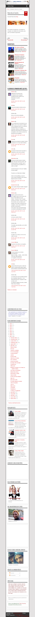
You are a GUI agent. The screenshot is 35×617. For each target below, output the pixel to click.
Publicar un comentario (12, 289)
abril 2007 (13, 395)
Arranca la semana (14, 361)
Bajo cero (12, 378)
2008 (11, 334)
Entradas (12, 572)
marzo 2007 (13, 396)
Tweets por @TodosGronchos (14, 402)
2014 (11, 325)
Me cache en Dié (14, 379)
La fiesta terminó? (14, 353)
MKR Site (21, 615)
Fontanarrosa (13, 364)
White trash (13, 365)
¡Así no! (12, 384)
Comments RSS (25, 616)
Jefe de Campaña (14, 382)
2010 (11, 331)
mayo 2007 (13, 393)
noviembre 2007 (14, 339)
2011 (11, 330)
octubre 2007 (13, 340)
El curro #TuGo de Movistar (20, 420)
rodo (12, 263)
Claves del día (13, 375)
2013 (11, 326)
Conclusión (13, 387)
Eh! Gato (12, 348)
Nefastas (13, 91)
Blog (17, 16)
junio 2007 (13, 392)
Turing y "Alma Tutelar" (19, 450)
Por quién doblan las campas (16, 381)
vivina (12, 148)
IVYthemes (17, 615)
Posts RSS (19, 616)
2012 (11, 328)
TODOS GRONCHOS (17, 613)
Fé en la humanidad (14, 351)
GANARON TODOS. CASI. (20, 430)
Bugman (13, 121)
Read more (24, 51)
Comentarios (13, 575)
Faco (12, 139)
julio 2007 (13, 345)
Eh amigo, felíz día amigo (15, 362)
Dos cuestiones (14, 359)
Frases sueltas (18, 411)
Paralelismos (13, 389)
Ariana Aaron (14, 158)
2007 (11, 336)
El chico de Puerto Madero (16, 376)
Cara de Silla (13, 242)
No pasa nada (13, 356)
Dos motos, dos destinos (15, 370)
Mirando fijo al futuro (14, 371)
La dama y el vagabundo (15, 390)
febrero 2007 (13, 398)
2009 (11, 333)
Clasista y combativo (15, 350)
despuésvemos (14, 184)
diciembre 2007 (14, 337)
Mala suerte (13, 385)
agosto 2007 (13, 344)
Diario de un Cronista (13, 13)
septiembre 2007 (14, 342)
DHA (12, 105)
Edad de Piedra (14, 347)
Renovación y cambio (15, 373)
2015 (11, 323)
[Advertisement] (21, 301)
